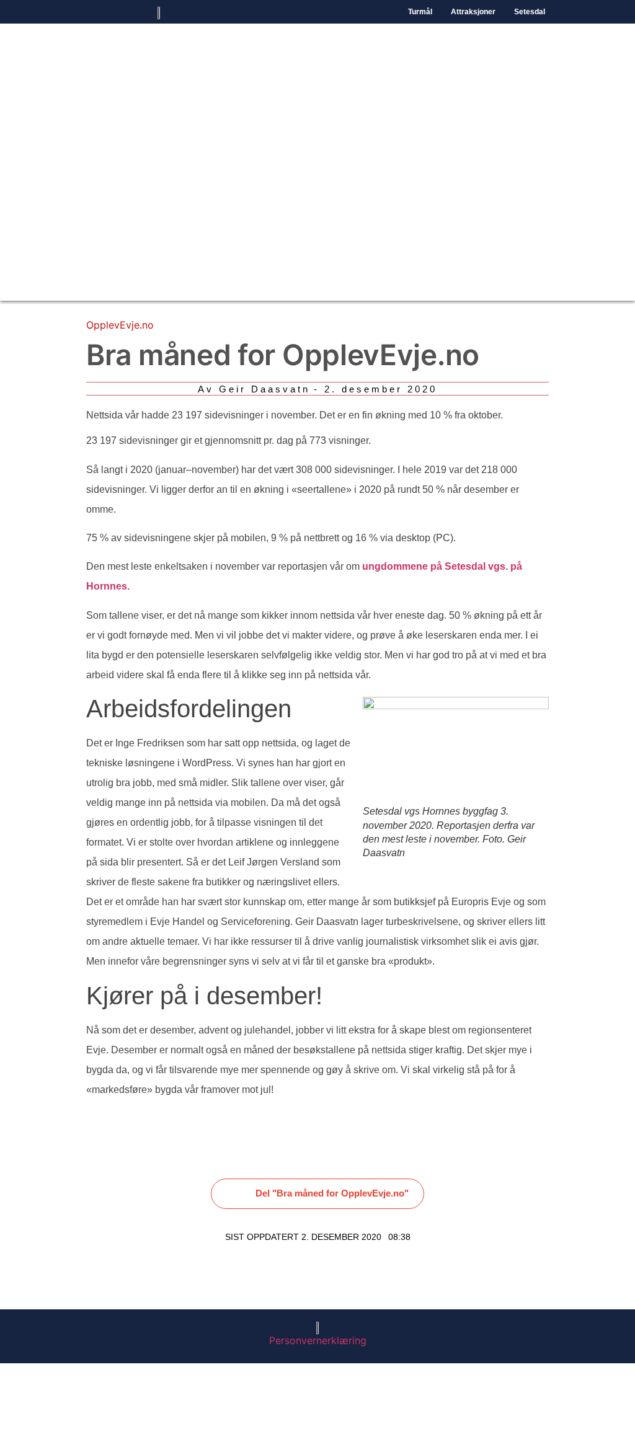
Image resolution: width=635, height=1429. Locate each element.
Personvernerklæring (317, 1340)
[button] (318, 1194)
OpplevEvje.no (120, 325)
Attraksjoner (473, 11)
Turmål (420, 11)
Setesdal (529, 11)
